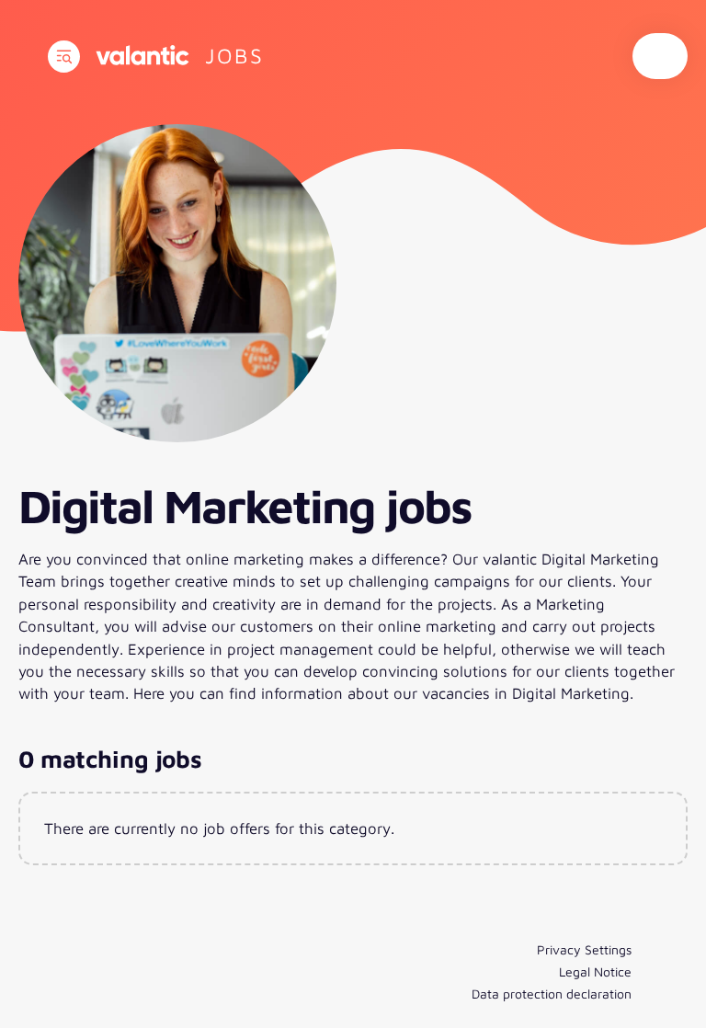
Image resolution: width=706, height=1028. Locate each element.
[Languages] (660, 56)
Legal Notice (595, 971)
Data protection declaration (552, 993)
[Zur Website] (142, 55)
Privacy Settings (584, 949)
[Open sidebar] (64, 56)
